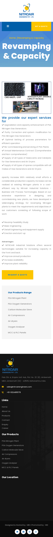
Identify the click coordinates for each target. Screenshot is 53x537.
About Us (6, 411)
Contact (6, 420)
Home (12, 37)
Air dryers (12, 321)
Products (6, 415)
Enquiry (5, 424)
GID (46, 525)
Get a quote (41, 26)
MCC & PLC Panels (17, 332)
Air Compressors (16, 315)
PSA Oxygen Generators (20, 303)
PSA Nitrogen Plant (17, 298)
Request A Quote (17, 275)
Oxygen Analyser (16, 326)
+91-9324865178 (14, 392)
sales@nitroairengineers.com (19, 387)
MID (28, 525)
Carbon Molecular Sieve (20, 309)
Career (5, 428)
